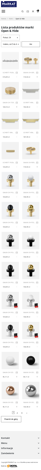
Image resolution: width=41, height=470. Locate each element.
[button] (22, 11)
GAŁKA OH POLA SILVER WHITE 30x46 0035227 (29, 312)
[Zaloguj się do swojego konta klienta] (33, 11)
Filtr (30, 44)
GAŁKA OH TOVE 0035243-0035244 (9, 103)
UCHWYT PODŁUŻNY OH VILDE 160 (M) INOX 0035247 (9, 73)
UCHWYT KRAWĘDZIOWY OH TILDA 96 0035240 (29, 133)
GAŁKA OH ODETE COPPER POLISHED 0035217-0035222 (9, 402)
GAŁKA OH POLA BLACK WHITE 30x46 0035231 (29, 252)
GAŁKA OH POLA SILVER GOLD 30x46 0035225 (29, 342)
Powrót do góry (11, 419)
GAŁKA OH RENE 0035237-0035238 (29, 163)
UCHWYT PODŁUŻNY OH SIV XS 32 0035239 (9, 163)
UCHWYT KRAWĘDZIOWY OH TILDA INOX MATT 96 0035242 (29, 103)
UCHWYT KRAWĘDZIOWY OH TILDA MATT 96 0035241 (9, 133)
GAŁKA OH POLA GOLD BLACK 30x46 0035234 (9, 222)
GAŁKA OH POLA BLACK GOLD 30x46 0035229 (29, 282)
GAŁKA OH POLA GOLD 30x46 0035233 (29, 222)
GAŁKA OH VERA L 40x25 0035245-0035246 (29, 73)
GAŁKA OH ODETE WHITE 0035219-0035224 (9, 372)
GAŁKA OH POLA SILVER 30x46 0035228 (9, 312)
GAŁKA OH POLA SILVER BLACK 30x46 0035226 (9, 342)
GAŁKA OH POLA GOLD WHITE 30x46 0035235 (29, 193)
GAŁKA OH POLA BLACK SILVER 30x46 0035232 (9, 252)
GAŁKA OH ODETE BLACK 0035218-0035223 (29, 372)
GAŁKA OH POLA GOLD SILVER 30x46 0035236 (9, 193)
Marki (11, 19)
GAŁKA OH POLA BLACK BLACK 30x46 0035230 (9, 282)
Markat (3, 19)
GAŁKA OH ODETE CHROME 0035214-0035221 (29, 402)
